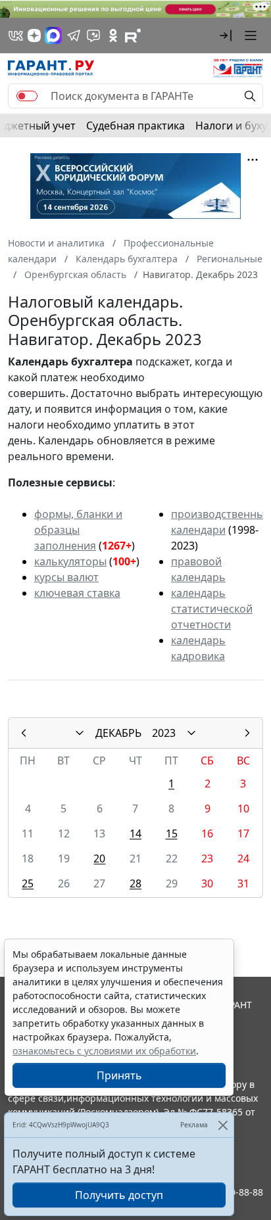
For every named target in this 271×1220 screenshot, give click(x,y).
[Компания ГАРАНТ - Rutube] (133, 35)
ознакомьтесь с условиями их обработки (104, 1050)
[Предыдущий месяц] (24, 733)
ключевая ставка (77, 593)
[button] (225, 35)
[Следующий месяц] (247, 733)
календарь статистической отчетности (212, 609)
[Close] (223, 1125)
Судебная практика (135, 125)
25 (28, 883)
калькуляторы (70, 561)
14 (135, 833)
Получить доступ (119, 1195)
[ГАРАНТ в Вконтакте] (16, 35)
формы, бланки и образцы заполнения (78, 530)
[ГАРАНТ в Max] (53, 35)
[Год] (191, 733)
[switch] (26, 96)
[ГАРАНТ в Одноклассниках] (113, 35)
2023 (164, 733)
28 (135, 883)
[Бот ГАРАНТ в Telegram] (93, 35)
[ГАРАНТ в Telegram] (74, 35)
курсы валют (66, 577)
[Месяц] (79, 733)
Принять (119, 1075)
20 (99, 858)
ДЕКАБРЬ (118, 733)
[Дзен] (34, 35)
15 (172, 833)
